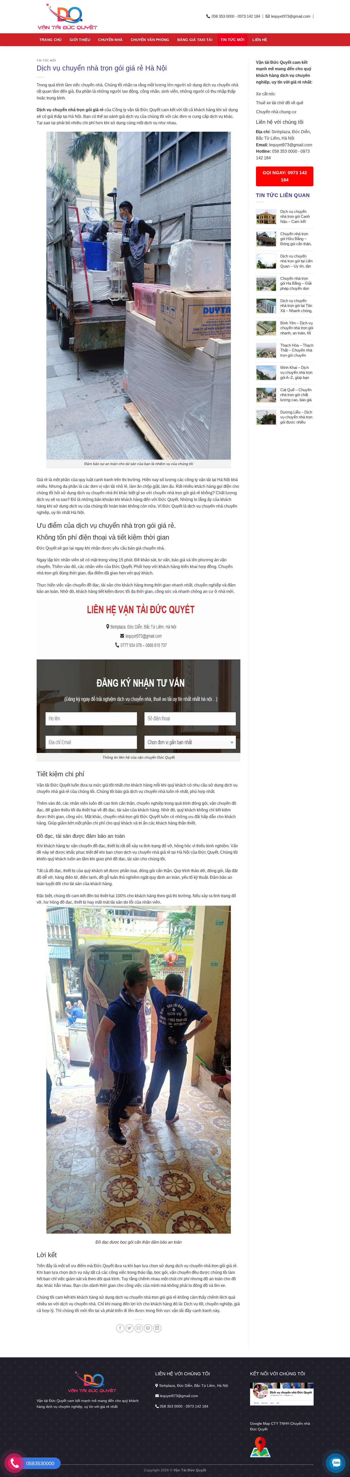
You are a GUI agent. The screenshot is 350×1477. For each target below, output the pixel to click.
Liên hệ (259, 40)
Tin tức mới (232, 40)
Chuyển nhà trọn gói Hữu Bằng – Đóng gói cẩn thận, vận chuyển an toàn (296, 239)
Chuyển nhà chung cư (276, 112)
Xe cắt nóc (265, 94)
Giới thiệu (80, 40)
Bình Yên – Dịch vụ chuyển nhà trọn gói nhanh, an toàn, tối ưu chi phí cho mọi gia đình (296, 328)
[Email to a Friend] (139, 1328)
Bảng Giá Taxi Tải (194, 40)
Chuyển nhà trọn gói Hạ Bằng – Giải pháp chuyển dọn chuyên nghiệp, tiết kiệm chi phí (296, 283)
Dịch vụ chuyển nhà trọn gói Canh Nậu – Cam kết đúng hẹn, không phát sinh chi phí (295, 216)
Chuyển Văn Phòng (150, 40)
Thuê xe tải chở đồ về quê (279, 103)
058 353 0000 (284, 151)
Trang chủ (50, 40)
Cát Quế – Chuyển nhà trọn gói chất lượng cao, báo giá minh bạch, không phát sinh (296, 395)
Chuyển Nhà (110, 40)
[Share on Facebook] (120, 1328)
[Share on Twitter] (129, 1328)
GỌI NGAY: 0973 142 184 (285, 176)
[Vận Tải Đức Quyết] (84, 16)
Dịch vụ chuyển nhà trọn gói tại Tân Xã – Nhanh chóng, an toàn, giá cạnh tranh (296, 306)
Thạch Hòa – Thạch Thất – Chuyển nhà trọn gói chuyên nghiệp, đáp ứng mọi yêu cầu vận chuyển (296, 350)
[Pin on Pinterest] (148, 1328)
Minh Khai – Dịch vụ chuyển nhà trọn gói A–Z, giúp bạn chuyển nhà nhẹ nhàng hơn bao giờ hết (296, 372)
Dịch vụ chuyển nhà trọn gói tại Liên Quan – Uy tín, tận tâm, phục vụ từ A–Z (296, 261)
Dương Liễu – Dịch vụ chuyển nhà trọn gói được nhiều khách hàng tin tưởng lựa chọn (296, 417)
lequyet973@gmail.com (290, 145)
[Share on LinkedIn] (157, 1328)
